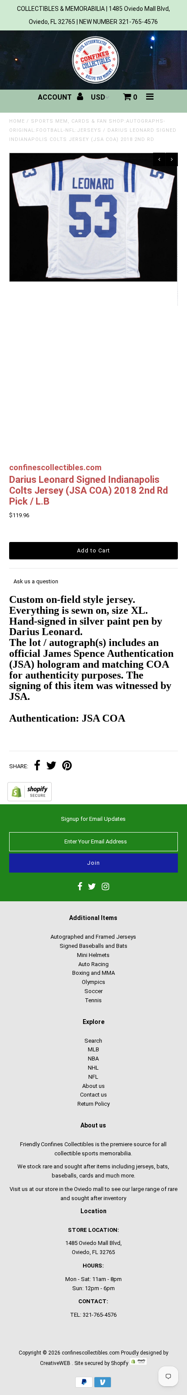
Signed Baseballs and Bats (93, 946)
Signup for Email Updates (93, 819)
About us (93, 1086)
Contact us (93, 1094)
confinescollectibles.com (91, 1353)
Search (93, 1040)
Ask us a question (35, 581)
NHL (93, 1067)
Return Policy (93, 1104)
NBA (93, 1058)
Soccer (93, 991)
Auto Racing (93, 964)
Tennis (93, 1000)
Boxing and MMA (93, 973)
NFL (93, 1077)
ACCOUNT (55, 97)
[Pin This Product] (67, 766)
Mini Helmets (93, 955)
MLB (93, 1049)
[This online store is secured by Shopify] (29, 799)
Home (17, 121)
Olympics (93, 982)
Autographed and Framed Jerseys (93, 936)
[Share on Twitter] (51, 766)
